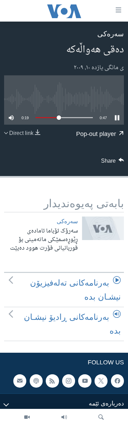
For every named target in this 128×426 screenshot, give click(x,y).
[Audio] (64, 417)
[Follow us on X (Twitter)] (101, 381)
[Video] (27, 417)
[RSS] (52, 381)
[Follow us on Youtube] (84, 381)
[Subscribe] (19, 381)
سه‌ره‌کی (110, 34)
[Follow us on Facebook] (117, 381)
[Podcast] (36, 381)
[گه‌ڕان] (101, 417)
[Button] (112, 162)
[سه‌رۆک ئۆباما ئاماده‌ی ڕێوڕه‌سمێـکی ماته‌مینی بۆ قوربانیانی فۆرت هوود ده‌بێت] (103, 228)
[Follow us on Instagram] (68, 381)
